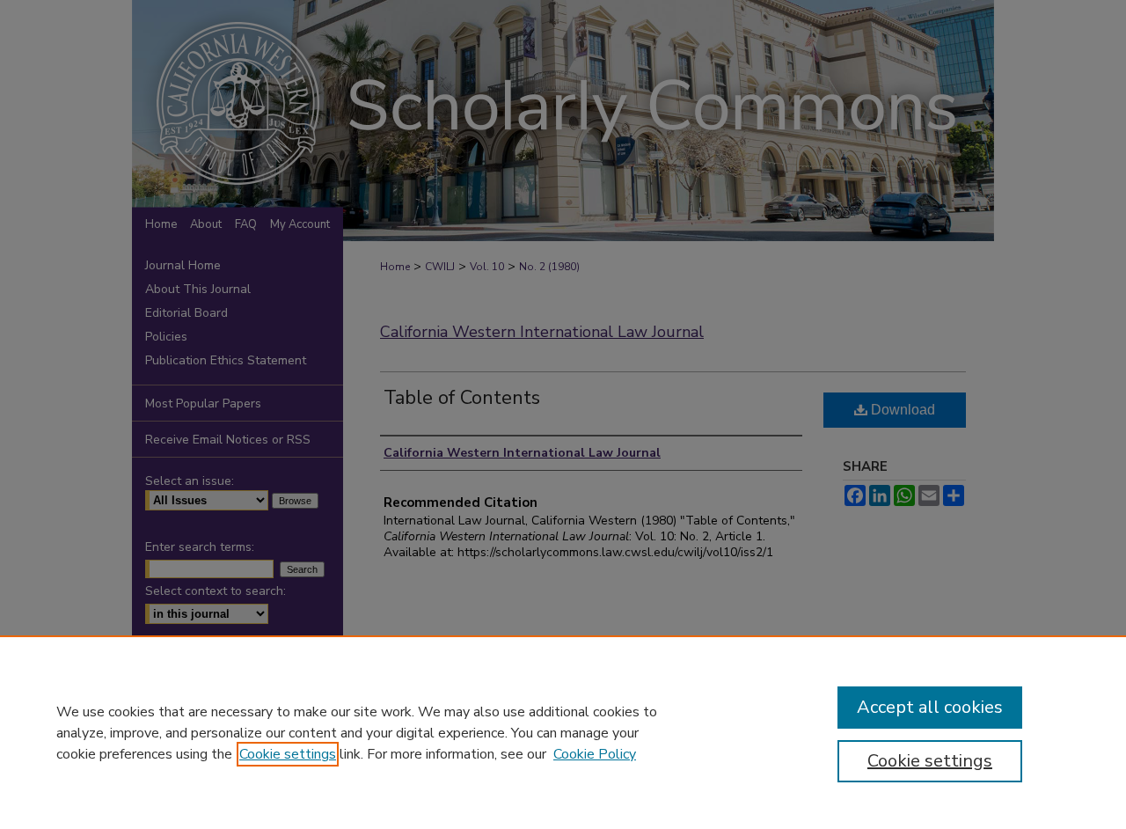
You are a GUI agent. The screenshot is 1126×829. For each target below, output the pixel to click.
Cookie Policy (594, 754)
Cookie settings (287, 754)
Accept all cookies (930, 707)
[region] (563, 732)
